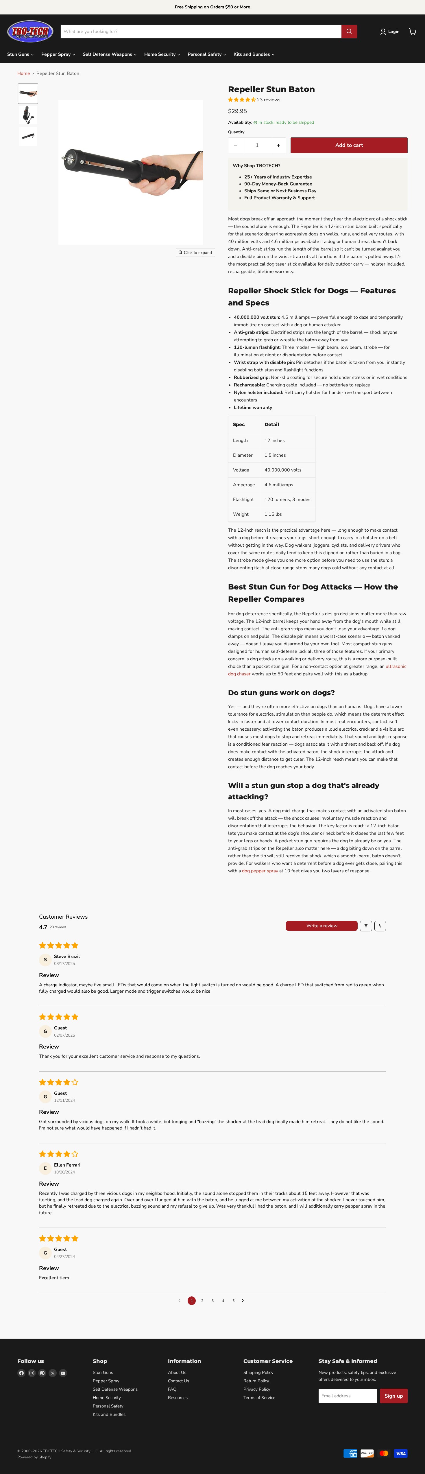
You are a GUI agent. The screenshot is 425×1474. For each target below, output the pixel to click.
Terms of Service (259, 1398)
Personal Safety (205, 54)
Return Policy (256, 1381)
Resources (178, 1398)
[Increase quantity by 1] (278, 145)
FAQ (172, 1389)
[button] (391, 31)
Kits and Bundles (252, 54)
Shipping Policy (258, 1372)
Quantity (236, 132)
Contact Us (178, 1381)
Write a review (321, 926)
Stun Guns (18, 54)
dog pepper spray (260, 871)
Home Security (160, 54)
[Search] (349, 31)
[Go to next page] (244, 1301)
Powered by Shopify (34, 1457)
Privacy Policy (256, 1389)
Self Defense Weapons (108, 54)
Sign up (394, 1395)
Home (23, 73)
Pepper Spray (56, 54)
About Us (177, 1372)
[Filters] (366, 926)
